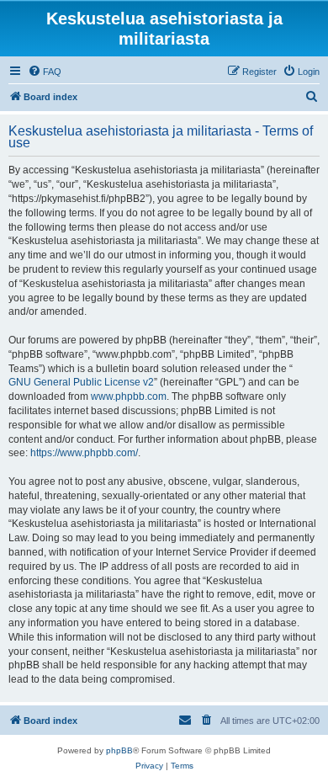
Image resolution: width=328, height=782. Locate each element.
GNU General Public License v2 (81, 382)
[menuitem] (44, 71)
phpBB (119, 750)
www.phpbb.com (129, 396)
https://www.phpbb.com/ (84, 453)
